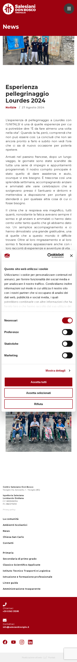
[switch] (67, 332)
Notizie (11, 107)
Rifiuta (38, 403)
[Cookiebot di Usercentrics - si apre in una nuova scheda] (48, 255)
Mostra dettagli (56, 370)
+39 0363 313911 (11, 611)
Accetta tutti (39, 381)
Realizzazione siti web (32, 657)
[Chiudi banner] (71, 255)
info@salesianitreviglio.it (16, 627)
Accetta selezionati (38, 392)
